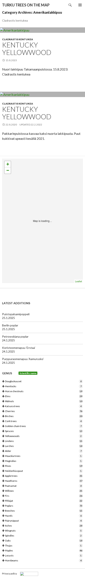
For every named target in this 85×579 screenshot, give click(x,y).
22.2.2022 (36, 124)
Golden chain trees (41, 426)
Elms (42, 396)
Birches (42, 416)
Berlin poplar (10, 325)
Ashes (42, 526)
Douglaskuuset (41, 381)
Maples (42, 551)
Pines (42, 466)
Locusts (41, 555)
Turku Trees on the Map (26, 5)
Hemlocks (41, 386)
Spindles (41, 536)
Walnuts (42, 401)
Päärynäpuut (41, 521)
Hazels (41, 516)
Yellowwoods (41, 436)
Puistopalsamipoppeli (16, 314)
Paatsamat (41, 486)
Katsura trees (41, 406)
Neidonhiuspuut (41, 471)
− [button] (7, 170)
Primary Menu (80, 5)
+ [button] (7, 164)
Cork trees (41, 421)
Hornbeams (41, 560)
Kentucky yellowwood (26, 48)
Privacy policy (9, 573)
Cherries (42, 411)
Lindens (42, 441)
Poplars (42, 506)
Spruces (42, 431)
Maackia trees (41, 456)
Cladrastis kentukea (17, 39)
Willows (42, 491)
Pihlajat (42, 501)
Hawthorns (42, 481)
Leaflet (78, 281)
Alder (41, 451)
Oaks (42, 541)
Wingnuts (41, 531)
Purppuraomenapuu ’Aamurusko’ (23, 359)
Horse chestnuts (42, 391)
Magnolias (41, 461)
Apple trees (42, 476)
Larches (42, 446)
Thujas (41, 546)
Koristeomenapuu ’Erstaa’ (18, 347)
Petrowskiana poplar (15, 336)
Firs (42, 496)
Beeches (42, 511)
